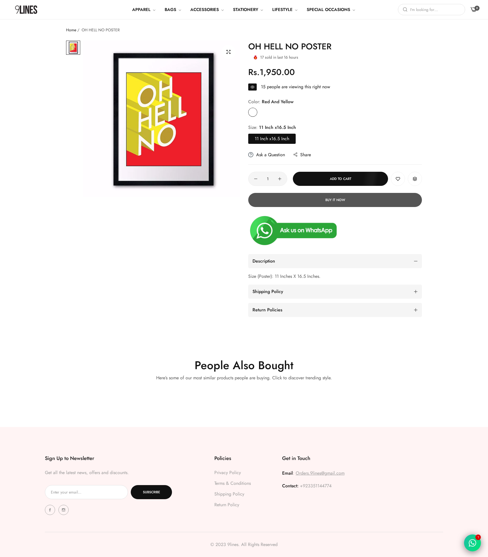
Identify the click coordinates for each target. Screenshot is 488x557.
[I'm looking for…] (403, 9)
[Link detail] (51, 510)
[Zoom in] (228, 52)
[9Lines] (26, 9)
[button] (398, 179)
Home (71, 30)
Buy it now (335, 199)
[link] (144, 9)
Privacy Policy (227, 472)
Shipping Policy (229, 494)
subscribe (151, 492)
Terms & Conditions (232, 483)
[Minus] (256, 178)
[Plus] (280, 178)
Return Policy (226, 504)
